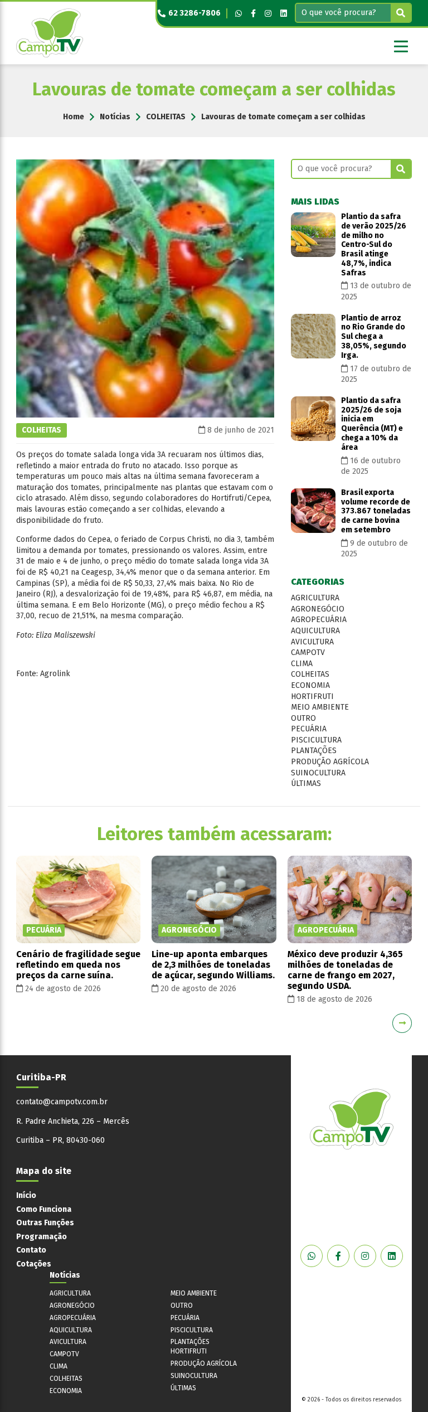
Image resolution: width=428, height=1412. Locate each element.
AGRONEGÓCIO (317, 609)
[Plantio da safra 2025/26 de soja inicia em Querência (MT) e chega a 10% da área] (313, 418)
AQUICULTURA (315, 630)
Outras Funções (45, 1222)
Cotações (33, 1264)
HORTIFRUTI (312, 696)
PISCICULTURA (316, 740)
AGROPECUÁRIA (319, 619)
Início (26, 1195)
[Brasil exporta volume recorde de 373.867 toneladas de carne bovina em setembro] (313, 510)
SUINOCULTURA (318, 773)
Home (73, 117)
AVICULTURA (312, 642)
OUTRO (303, 718)
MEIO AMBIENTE (320, 707)
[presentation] (26, 1023)
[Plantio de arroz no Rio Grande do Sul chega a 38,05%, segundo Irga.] (313, 336)
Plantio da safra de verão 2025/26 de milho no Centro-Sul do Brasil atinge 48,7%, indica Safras (373, 245)
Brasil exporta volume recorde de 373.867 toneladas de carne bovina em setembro (376, 511)
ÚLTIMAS (306, 783)
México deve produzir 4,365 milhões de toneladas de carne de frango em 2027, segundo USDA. (345, 970)
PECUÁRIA (309, 729)
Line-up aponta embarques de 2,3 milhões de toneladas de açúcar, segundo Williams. (213, 965)
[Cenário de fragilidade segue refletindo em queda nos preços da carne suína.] (78, 899)
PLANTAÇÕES (314, 750)
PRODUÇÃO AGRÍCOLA (330, 761)
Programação (41, 1236)
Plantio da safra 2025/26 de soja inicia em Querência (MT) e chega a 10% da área (372, 424)
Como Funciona (43, 1209)
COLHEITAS (166, 117)
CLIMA (302, 663)
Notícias (115, 117)
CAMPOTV (308, 652)
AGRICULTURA (315, 598)
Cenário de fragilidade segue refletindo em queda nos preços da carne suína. (78, 965)
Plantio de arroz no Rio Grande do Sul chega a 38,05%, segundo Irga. (373, 336)
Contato (31, 1250)
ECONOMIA (310, 685)
